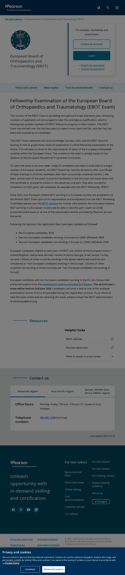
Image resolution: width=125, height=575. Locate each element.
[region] (62, 561)
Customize (30, 569)
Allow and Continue (53, 569)
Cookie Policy (12, 563)
